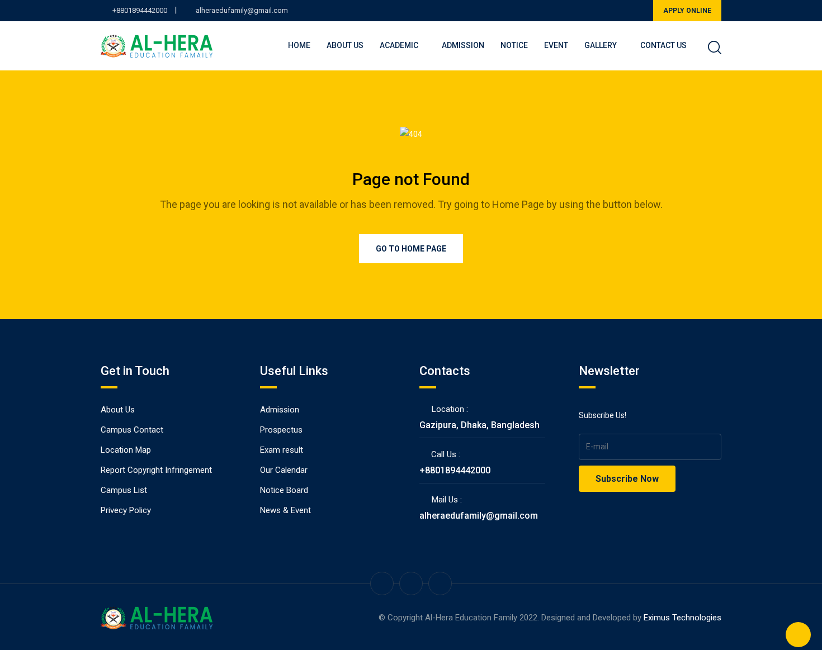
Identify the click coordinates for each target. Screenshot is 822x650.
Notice (514, 45)
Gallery (600, 45)
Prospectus (281, 430)
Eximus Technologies (682, 618)
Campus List (124, 490)
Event (556, 45)
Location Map (126, 450)
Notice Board (284, 490)
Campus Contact (132, 430)
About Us (345, 45)
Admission (463, 45)
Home (299, 45)
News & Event (285, 510)
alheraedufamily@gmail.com (242, 10)
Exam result (281, 450)
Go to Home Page (411, 248)
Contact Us (663, 45)
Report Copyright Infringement (156, 470)
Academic (399, 45)
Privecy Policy (126, 510)
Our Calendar (284, 470)
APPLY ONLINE (687, 11)
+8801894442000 (139, 10)
